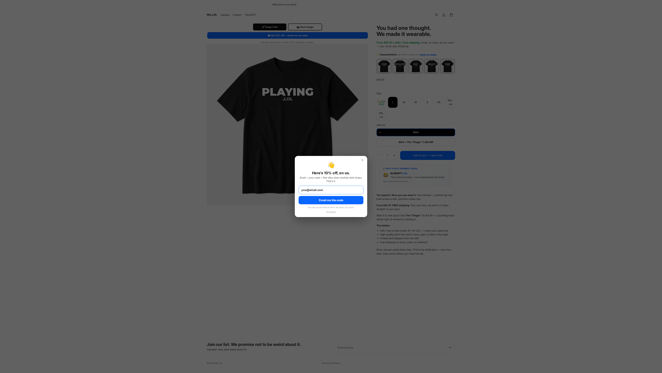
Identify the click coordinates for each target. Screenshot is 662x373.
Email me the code (331, 200)
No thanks (331, 212)
